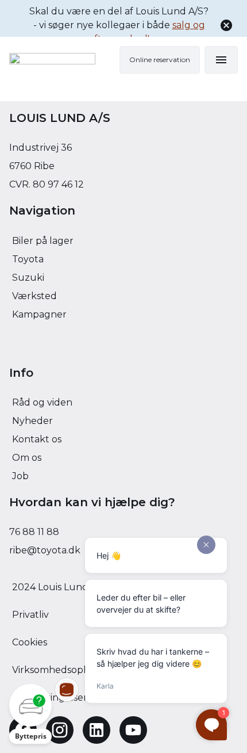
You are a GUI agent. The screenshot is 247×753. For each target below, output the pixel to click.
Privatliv (30, 614)
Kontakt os (36, 439)
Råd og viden (42, 402)
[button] (30, 714)
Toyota (28, 259)
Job (20, 476)
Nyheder (32, 420)
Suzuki (28, 277)
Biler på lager (43, 240)
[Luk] (226, 25)
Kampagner (39, 314)
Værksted (34, 296)
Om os (26, 457)
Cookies (29, 642)
